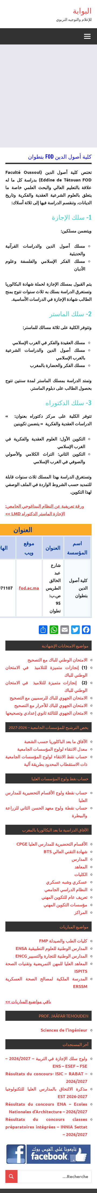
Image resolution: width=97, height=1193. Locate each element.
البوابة (82, 10)
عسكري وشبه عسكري (66, 882)
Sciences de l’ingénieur (64, 1030)
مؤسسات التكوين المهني (65, 904)
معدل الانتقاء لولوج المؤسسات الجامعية (52, 749)
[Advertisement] (48, 96)
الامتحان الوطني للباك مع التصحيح (57, 660)
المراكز (80, 912)
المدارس (79, 859)
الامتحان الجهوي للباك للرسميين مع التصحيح (48, 698)
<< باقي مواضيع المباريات (28, 1001)
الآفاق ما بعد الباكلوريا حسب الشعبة (55, 741)
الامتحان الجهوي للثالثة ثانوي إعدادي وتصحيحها (46, 713)
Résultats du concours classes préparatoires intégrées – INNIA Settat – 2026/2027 (46, 1126)
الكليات (80, 874)
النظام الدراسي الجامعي (65, 889)
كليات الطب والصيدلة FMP (63, 940)
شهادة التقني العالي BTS (65, 851)
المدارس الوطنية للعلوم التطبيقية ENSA (51, 948)
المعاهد (81, 866)
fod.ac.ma (29, 588)
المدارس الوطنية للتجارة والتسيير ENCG (51, 956)
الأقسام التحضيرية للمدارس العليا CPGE (51, 844)
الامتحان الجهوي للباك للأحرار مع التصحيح (50, 705)
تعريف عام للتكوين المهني (64, 897)
